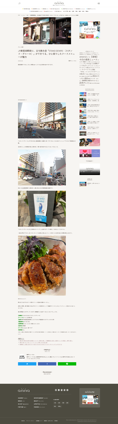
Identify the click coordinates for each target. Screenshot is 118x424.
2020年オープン (82, 53)
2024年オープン (82, 54)
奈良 (83, 11)
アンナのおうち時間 (91, 63)
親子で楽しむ (96, 80)
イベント (91, 65)
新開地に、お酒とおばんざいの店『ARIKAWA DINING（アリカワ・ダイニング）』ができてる (41, 344)
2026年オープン (96, 54)
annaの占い (84, 57)
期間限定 (85, 80)
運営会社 (23, 420)
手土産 (91, 76)
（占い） (22, 407)
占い (84, 74)
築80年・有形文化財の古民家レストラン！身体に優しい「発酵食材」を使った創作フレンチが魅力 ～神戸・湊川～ (46, 340)
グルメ (19, 47)
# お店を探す (56, 399)
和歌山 (87, 11)
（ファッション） (39, 407)
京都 (76, 11)
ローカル (23, 15)
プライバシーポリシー (30, 420)
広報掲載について (39, 420)
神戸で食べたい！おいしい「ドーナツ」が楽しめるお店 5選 (33, 342)
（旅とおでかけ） (23, 404)
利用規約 (56, 420)
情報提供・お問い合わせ (48, 420)
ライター (94, 71)
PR (89, 57)
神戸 (92, 80)
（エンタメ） (41, 398)
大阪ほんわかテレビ (94, 74)
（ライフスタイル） (41, 404)
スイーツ (85, 69)
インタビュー (97, 65)
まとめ (94, 61)
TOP (19, 15)
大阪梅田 (82, 76)
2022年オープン (95, 53)
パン (86, 71)
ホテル (89, 71)
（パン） (21, 401)
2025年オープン (90, 54)
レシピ (98, 71)
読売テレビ (84, 83)
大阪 (69, 11)
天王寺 (86, 76)
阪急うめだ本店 (93, 83)
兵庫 (73, 11)
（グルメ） (23, 398)
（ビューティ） (39, 401)
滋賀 (80, 11)
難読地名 (83, 85)
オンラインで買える (85, 67)
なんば (92, 61)
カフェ (92, 67)
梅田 (89, 80)
